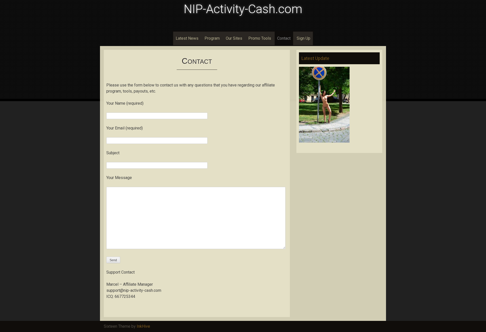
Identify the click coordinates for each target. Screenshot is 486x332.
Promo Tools (259, 38)
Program (212, 38)
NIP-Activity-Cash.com (243, 9)
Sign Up (303, 38)
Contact (284, 38)
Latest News (187, 38)
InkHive (143, 326)
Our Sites (234, 38)
